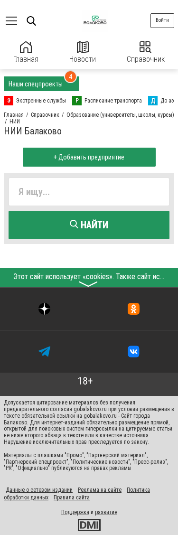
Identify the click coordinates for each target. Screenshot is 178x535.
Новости (82, 59)
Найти (93, 225)
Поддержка (75, 512)
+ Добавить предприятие (89, 157)
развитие (106, 512)
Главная (25, 59)
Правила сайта (72, 497)
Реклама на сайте (100, 490)
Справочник (146, 59)
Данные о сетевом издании (39, 490)
